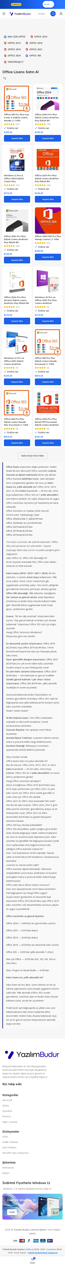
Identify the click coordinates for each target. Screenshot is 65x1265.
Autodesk (7, 1110)
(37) (18, 124)
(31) (18, 185)
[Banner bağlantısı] (32, 1207)
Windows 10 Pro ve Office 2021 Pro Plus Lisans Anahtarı (46, 300)
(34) (48, 185)
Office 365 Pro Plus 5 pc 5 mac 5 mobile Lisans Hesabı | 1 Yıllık (16, 117)
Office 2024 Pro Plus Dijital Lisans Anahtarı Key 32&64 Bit (47, 117)
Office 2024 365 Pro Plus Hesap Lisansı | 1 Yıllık (48, 238)
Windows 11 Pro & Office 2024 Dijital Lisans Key (14, 178)
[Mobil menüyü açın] (4, 13)
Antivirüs (6, 1116)
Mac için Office (13, 959)
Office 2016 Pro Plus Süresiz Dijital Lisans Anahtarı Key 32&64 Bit (16, 300)
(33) (18, 246)
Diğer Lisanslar (10, 1121)
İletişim (6, 1173)
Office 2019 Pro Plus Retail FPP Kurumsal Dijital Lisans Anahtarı (47, 422)
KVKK (5, 1136)
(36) (48, 124)
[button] (17, 138)
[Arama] (53, 13)
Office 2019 (12, 530)
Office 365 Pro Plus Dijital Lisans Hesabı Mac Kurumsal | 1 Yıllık (16, 422)
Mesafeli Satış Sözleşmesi (15, 1152)
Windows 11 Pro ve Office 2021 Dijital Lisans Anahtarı (14, 361)
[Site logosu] (20, 13)
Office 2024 (12, 522)
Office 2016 (12, 534)
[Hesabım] (61, 13)
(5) (48, 307)
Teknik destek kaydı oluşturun (42, 1252)
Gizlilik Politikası (10, 1142)
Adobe (5, 1105)
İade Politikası (9, 1147)
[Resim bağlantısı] (32, 1053)
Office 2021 (12, 526)
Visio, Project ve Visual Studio (21, 970)
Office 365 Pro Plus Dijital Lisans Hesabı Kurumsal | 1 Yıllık (46, 361)
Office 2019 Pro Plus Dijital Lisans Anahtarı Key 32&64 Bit (47, 178)
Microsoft (7, 1100)
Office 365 (11, 518)
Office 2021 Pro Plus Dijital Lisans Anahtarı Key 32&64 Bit (16, 239)
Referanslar (8, 1167)
